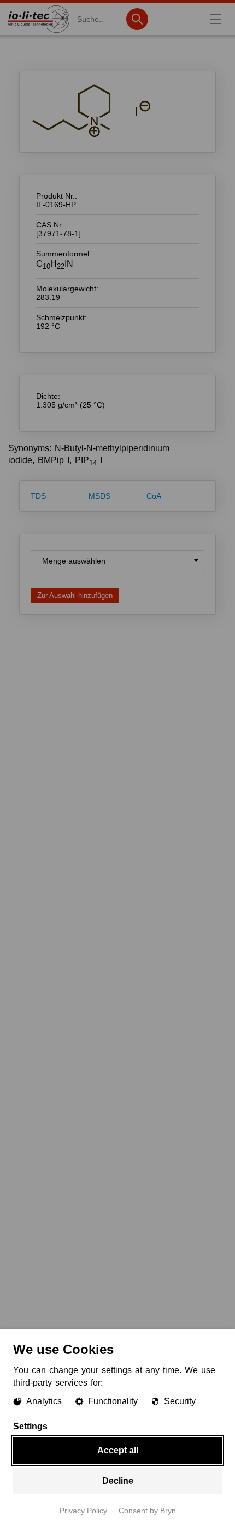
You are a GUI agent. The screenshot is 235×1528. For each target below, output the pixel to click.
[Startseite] (38, 32)
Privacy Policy (83, 1511)
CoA (153, 496)
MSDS (99, 496)
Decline (117, 1480)
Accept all (117, 1450)
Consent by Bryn (147, 1511)
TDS (38, 496)
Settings (30, 1426)
